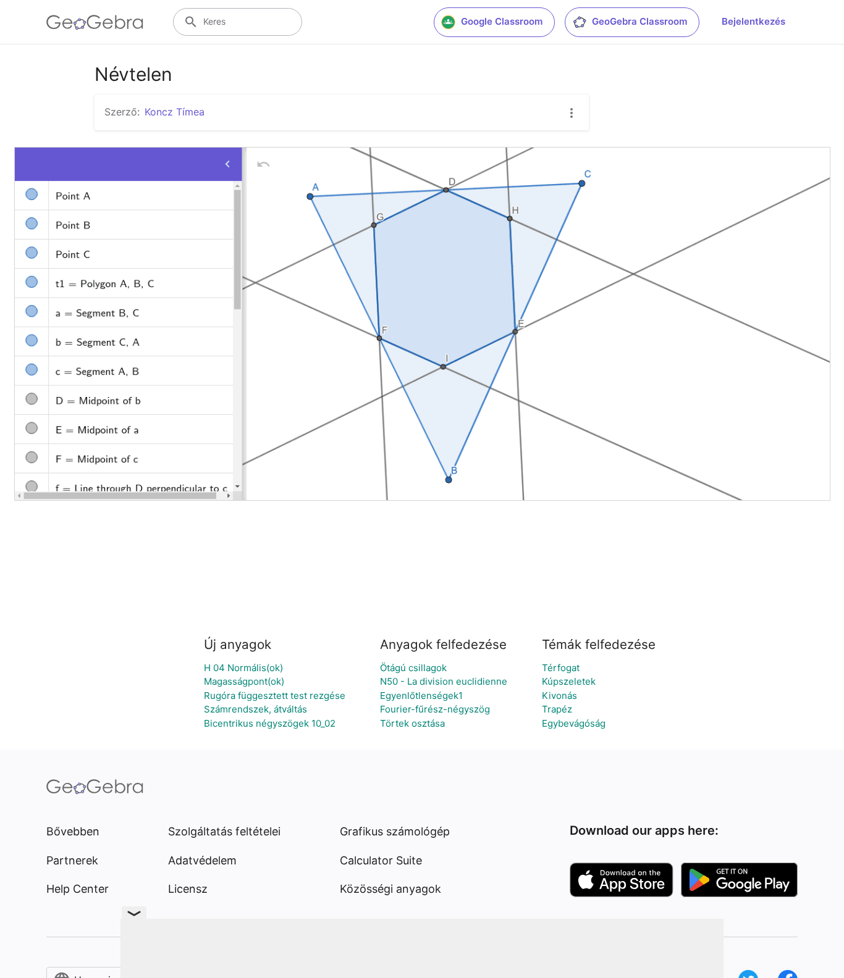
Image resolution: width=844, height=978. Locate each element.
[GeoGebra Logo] (94, 22)
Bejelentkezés (753, 21)
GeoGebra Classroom (639, 21)
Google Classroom (501, 21)
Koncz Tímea (175, 112)
